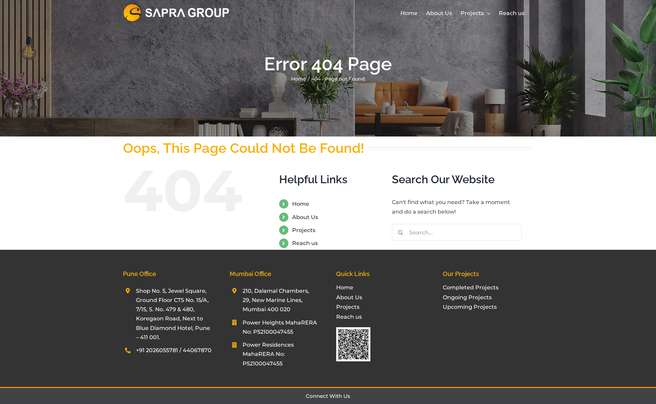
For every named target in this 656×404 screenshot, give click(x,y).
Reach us (305, 243)
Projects (303, 230)
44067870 (197, 350)
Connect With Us (328, 396)
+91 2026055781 (157, 350)
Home (300, 204)
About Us (305, 217)
